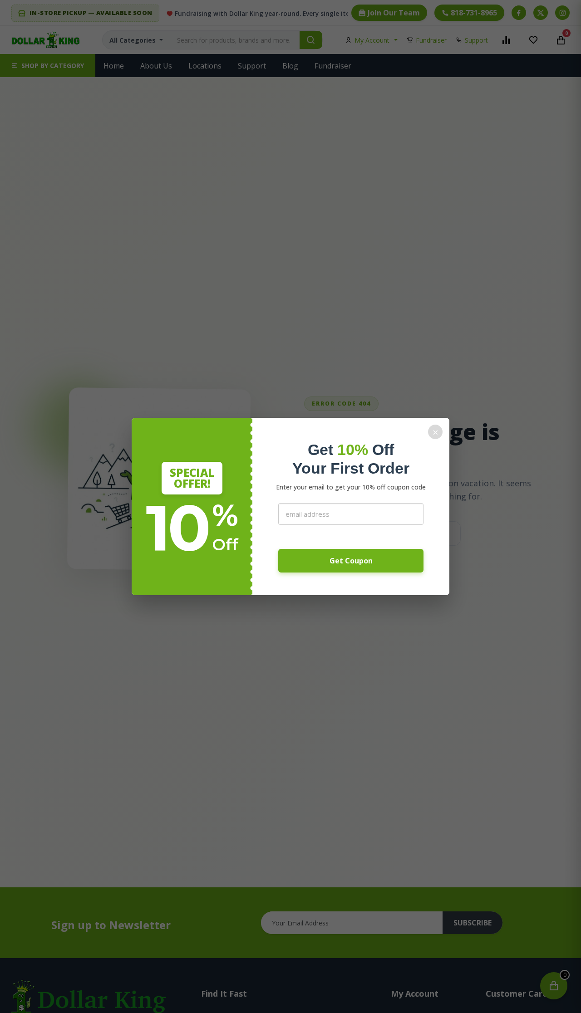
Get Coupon (351, 561)
